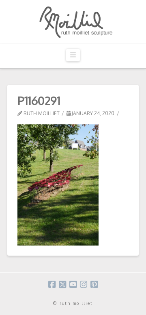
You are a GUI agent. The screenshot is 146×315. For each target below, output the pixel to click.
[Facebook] (52, 284)
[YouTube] (73, 284)
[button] (73, 55)
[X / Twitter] (62, 284)
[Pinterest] (94, 284)
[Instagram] (83, 284)
